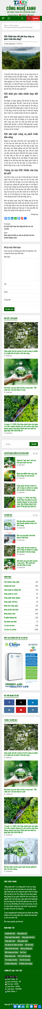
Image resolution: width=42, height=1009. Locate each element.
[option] (21, 463)
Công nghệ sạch (10, 941)
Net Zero (23, 952)
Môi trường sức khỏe (11, 952)
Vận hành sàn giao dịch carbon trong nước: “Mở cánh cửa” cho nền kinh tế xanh (21, 372)
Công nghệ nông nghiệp (12, 937)
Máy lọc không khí (26, 948)
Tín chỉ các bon (9, 625)
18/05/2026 (22, 540)
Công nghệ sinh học (10, 601)
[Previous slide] (34, 453)
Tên (5, 284)
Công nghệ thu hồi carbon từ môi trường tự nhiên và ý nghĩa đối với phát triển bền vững (21, 335)
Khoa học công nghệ (11, 605)
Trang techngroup (13, 15)
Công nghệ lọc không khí (12, 590)
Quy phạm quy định (10, 621)
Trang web (7, 299)
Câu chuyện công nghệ (11, 582)
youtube (35, 18)
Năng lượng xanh (9, 613)
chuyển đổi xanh (10, 933)
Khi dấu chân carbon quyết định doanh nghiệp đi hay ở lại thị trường (9, 524)
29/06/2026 (9, 392)
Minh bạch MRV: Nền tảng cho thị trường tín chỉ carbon (9, 475)
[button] (3, 18)
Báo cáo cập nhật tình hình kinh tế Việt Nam (9, 537)
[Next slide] (36, 453)
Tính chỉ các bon (25, 960)
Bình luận (7, 257)
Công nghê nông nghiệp (12, 598)
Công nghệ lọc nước (10, 594)
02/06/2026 (9, 433)
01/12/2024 (19, 44)
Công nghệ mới (22, 933)
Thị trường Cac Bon (11, 960)
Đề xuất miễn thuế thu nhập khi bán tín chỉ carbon (18, 226)
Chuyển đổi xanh (9, 586)
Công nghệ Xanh (10, 44)
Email (5, 292)
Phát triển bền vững (24, 956)
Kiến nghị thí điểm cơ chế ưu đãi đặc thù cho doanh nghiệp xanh (19, 235)
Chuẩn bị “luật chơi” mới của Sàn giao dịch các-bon (9, 462)
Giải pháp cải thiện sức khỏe (14, 945)
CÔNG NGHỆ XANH (21, 8)
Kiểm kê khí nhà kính (11, 609)
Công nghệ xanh (22, 941)
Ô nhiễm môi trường (25, 963)
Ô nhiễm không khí (10, 617)
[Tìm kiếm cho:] (16, 444)
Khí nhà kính (29, 945)
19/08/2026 (9, 356)
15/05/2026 (22, 465)
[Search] (22, 18)
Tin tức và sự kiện (10, 629)
